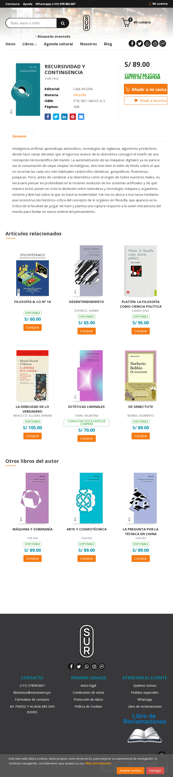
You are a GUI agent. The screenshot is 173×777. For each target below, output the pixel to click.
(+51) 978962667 (32, 685)
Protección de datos (88, 699)
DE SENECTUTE (140, 406)
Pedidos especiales (145, 692)
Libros (28, 43)
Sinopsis (19, 136)
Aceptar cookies (130, 770)
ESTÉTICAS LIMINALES (86, 406)
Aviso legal (88, 685)
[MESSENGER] (162, 43)
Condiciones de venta (88, 692)
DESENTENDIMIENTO (86, 301)
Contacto (12, 4)
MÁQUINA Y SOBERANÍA (32, 529)
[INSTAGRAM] (155, 43)
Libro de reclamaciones (145, 706)
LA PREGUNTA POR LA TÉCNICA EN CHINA (140, 531)
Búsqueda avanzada (53, 36)
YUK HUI (52, 78)
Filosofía (79, 95)
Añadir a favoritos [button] (153, 100)
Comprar (32, 327)
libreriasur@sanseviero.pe (32, 692)
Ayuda (27, 4)
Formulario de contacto (32, 699)
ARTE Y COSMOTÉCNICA (87, 529)
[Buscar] (63, 23)
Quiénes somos (144, 685)
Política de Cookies (88, 706)
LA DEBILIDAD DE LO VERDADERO (32, 408)
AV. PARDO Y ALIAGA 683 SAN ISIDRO (32, 709)
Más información (98, 763)
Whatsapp (144, 699)
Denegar (155, 770)
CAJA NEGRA (83, 88)
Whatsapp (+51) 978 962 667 (55, 4)
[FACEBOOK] (132, 43)
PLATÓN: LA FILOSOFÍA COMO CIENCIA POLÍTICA (141, 303)
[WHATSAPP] (147, 43)
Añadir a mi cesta (148, 89)
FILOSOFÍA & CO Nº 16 (32, 301)
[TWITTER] (139, 43)
